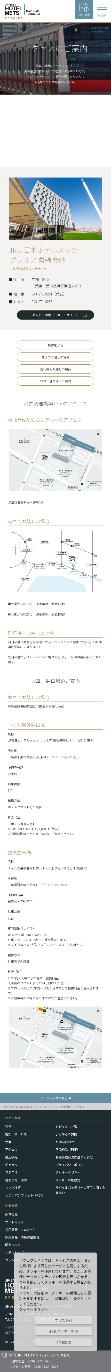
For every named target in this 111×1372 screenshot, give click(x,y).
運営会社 (11, 1214)
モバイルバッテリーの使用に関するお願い (80, 1189)
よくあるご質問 (66, 1134)
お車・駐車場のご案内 (55, 381)
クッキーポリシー (68, 1172)
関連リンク (13, 1244)
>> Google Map (64, 757)
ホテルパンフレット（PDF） (25, 1195)
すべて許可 (64, 1320)
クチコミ (11, 1172)
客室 (8, 1126)
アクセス (79, 1106)
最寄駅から (55, 345)
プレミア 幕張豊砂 (60, 1106)
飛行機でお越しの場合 (55, 369)
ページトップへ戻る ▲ (56, 1098)
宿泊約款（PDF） (68, 1149)
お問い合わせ (65, 1142)
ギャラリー (13, 1164)
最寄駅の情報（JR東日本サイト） (55, 315)
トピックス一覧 (66, 1126)
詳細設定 (64, 1342)
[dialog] (55, 1302)
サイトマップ (14, 1222)
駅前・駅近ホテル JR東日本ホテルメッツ (25, 1106)
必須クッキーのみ (63, 1331)
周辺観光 (11, 1157)
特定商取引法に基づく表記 (74, 1157)
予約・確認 (83, 15)
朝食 (8, 1142)
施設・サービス (16, 1134)
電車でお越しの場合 (55, 357)
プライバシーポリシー (71, 1164)
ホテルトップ (14, 1252)
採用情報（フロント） (20, 1229)
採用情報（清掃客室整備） (23, 1237)
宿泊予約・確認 (16, 1180)
